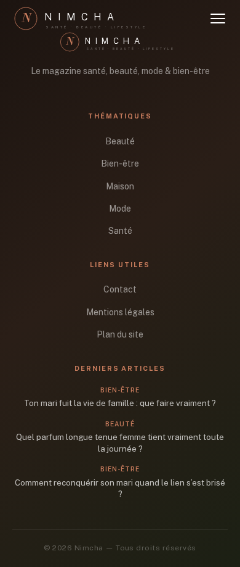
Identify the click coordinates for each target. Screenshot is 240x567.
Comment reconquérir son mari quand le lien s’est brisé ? (120, 488)
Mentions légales (120, 312)
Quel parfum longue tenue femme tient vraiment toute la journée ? (120, 442)
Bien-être (120, 163)
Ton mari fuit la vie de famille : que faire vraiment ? (120, 403)
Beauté (120, 141)
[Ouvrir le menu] (218, 18)
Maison (120, 186)
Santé (120, 231)
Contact (120, 289)
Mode (120, 208)
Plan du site (120, 334)
